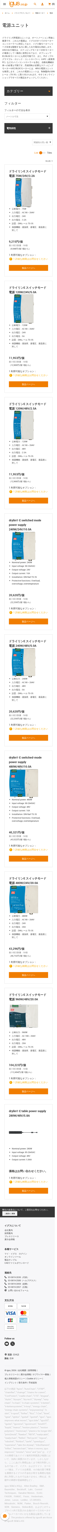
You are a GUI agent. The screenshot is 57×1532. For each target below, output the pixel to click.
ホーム (7, 13)
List (36, 152)
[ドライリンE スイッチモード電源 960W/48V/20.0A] (28, 1016)
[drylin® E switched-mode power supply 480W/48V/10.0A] (28, 783)
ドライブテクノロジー (22, 13)
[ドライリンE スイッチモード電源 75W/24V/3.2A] (28, 192)
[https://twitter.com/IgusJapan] (12, 1344)
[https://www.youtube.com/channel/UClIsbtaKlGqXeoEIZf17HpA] (7, 1344)
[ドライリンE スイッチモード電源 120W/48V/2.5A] (28, 425)
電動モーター (40, 13)
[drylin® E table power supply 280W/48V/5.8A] (28, 1132)
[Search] (35, 4)
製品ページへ (28, 267)
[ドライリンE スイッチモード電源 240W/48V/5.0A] (28, 662)
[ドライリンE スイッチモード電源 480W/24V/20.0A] (28, 899)
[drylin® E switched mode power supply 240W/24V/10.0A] (28, 546)
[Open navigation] (4, 4)
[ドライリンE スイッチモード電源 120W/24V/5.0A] (28, 309)
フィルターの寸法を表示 (17, 110)
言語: (13, 1354)
